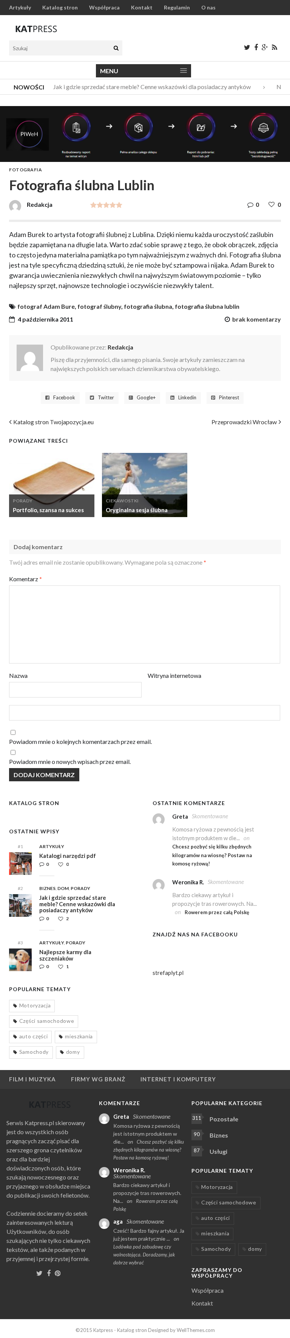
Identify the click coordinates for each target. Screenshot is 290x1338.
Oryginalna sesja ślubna (137, 510)
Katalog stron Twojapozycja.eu (53, 421)
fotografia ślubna (148, 306)
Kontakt (142, 7)
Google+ (146, 397)
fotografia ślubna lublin (207, 306)
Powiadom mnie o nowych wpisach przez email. (70, 761)
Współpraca (104, 7)
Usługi (218, 1151)
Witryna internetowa (174, 675)
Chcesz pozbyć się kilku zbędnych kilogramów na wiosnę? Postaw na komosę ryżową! (212, 855)
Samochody (34, 1052)
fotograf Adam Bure (46, 306)
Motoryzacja (35, 1005)
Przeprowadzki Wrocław (244, 421)
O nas (208, 7)
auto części (33, 1036)
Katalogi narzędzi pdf (67, 855)
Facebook (64, 397)
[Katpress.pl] (36, 29)
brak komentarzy (256, 319)
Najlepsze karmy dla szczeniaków (65, 955)
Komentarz (25, 578)
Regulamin (177, 7)
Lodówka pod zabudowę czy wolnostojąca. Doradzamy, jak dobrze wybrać (144, 1255)
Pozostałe (224, 1118)
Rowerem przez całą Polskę (217, 912)
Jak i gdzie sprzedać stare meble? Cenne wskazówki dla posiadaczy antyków (146, 86)
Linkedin (187, 397)
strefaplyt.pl (168, 972)
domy (73, 1052)
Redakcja (120, 347)
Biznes (47, 888)
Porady (22, 500)
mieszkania (79, 1036)
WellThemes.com (196, 1330)
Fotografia (25, 169)
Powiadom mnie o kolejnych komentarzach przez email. (80, 741)
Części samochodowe (46, 1021)
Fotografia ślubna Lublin (81, 185)
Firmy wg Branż (98, 1079)
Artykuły (20, 7)
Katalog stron (60, 7)
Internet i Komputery (178, 1079)
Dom (63, 888)
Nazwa (18, 675)
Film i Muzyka (32, 1079)
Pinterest (229, 397)
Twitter (106, 397)
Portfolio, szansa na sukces (48, 510)
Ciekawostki (122, 500)
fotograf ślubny (99, 306)
